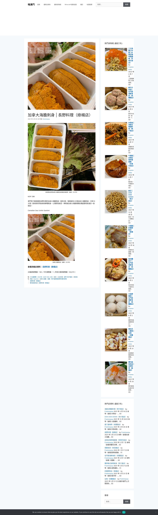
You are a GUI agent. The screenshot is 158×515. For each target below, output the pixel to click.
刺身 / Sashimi (34, 279)
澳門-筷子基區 (68, 277)
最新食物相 (57, 4)
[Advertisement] (79, 23)
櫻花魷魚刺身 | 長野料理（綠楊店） (40, 283)
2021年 (40, 277)
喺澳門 (31, 4)
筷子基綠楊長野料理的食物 (59, 279)
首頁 (38, 4)
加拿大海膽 (43, 279)
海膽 (48, 279)
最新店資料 (47, 4)
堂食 (55, 277)
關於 (81, 4)
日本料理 (60, 277)
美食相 (75, 277)
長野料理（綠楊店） (50, 267)
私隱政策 (89, 4)
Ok (124, 512)
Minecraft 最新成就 (71, 4)
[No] (156, 512)
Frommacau (109, 411)
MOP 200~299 (47, 277)
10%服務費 (33, 277)
